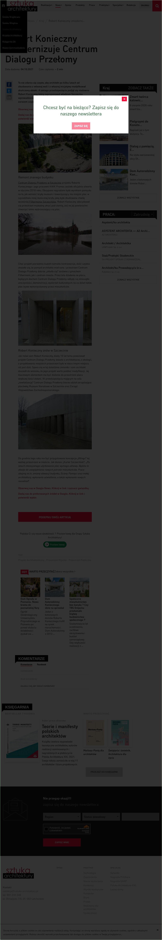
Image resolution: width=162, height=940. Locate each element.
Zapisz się (81, 125)
